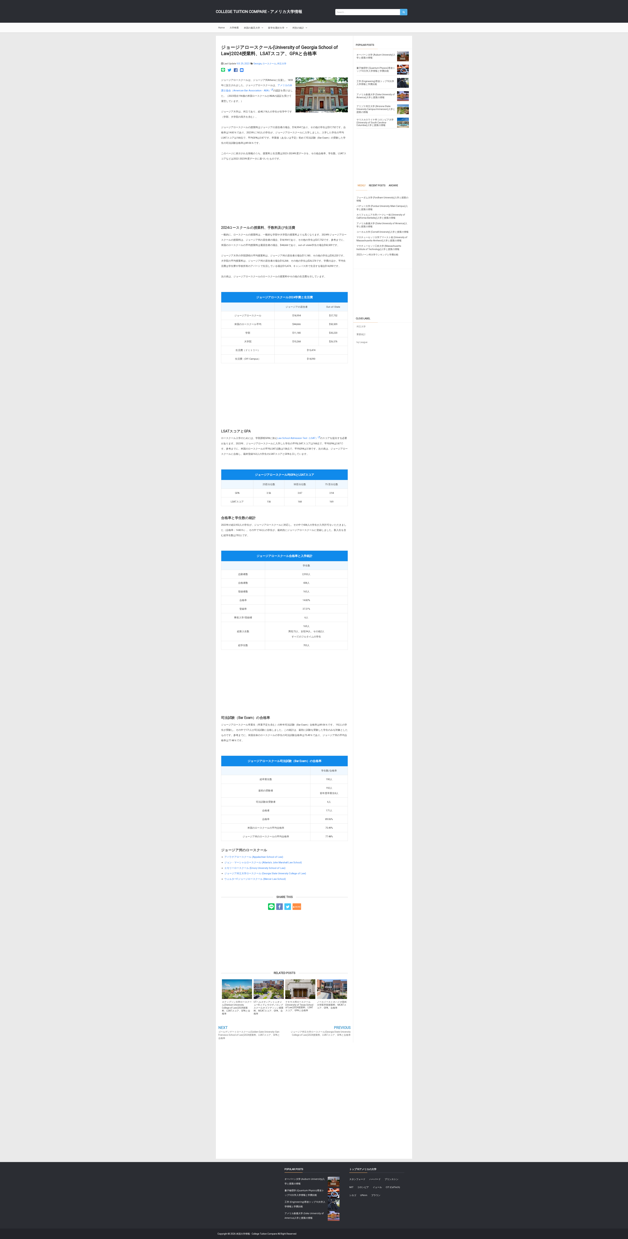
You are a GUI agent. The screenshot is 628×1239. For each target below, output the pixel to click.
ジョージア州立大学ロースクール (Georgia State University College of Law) (265, 873)
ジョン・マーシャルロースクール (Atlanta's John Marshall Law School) (263, 862)
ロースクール (269, 63)
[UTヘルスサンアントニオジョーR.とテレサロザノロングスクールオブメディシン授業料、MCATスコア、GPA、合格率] (269, 989)
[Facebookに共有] (235, 70)
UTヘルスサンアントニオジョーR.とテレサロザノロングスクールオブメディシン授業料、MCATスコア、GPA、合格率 (268, 1008)
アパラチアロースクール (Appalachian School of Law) (253, 856)
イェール (377, 1187)
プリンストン (391, 1179)
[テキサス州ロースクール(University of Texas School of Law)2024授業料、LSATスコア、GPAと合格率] (300, 989)
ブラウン (375, 1195)
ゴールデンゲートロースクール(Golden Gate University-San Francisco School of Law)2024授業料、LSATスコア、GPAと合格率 (249, 1034)
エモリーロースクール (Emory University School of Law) (254, 868)
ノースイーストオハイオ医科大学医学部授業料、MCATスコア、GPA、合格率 (332, 1005)
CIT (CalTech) (393, 1187)
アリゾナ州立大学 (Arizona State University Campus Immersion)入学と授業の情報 (376, 109)
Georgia (257, 63)
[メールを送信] (241, 70)
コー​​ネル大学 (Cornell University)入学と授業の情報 (383, 232)
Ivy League (362, 342)
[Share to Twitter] (287, 906)
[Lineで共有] (223, 70)
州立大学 (281, 63)
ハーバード (375, 1179)
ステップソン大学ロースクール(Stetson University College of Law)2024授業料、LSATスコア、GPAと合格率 (237, 1008)
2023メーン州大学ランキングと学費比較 (377, 254)
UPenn (363, 1195)
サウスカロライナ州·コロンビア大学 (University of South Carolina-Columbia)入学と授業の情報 (375, 122)
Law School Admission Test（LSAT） (297, 438)
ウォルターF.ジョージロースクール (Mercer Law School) (255, 879)
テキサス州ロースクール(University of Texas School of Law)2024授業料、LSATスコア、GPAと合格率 (299, 1006)
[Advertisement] (284, 195)
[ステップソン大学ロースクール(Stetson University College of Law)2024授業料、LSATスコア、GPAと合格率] (237, 989)
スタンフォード (357, 1179)
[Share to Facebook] (279, 906)
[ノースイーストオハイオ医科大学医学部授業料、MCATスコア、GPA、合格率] (332, 989)
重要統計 (361, 334)
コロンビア (363, 1187)
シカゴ (352, 1195)
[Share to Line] (271, 906)
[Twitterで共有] (229, 70)
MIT (351, 1187)
